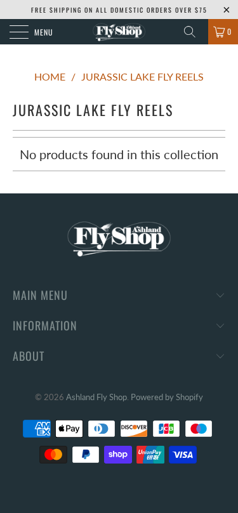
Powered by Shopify (167, 397)
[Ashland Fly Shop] (119, 31)
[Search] (194, 31)
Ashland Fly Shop (96, 397)
